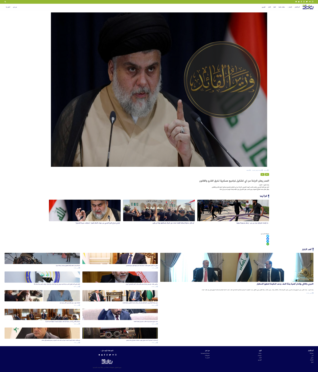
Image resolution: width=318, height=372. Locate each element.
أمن (312, 355)
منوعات (260, 355)
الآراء (269, 7)
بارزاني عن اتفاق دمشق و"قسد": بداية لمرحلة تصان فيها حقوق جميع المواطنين (142, 265)
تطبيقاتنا (207, 355)
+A (267, 174)
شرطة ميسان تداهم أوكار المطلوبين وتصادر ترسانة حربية (68, 265)
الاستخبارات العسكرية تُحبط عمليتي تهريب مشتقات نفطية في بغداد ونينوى (142, 340)
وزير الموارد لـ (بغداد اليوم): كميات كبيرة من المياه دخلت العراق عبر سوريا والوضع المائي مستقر (61, 340)
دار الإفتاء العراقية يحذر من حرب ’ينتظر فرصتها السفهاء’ (252, 223)
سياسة (311, 353)
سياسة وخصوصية (205, 353)
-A (262, 174)
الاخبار (290, 7)
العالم (275, 7)
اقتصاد (311, 360)
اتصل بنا (8, 7)
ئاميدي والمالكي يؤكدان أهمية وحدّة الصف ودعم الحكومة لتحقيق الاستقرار (285, 284)
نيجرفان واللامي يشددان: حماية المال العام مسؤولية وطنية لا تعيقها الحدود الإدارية (62, 321)
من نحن (15, 7)
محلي (312, 358)
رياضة (260, 353)
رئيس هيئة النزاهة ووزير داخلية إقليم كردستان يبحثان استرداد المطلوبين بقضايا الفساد (140, 303)
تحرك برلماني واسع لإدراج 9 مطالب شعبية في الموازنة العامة (146, 321)
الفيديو (263, 7)
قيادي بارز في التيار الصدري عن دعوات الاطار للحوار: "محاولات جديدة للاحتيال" (97, 223)
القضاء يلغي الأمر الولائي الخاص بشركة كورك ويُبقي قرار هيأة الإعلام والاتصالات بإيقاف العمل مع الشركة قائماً (57, 284)
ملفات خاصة (282, 7)
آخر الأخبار (297, 7)
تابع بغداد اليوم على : (107, 350)
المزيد (260, 350)
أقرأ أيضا (263, 196)
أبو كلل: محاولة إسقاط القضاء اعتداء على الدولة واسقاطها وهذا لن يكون (173, 223)
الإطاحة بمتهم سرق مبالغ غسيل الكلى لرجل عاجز (70, 303)
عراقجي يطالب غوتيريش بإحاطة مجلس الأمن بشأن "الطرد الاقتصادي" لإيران (142, 284)
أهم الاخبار (307, 249)
